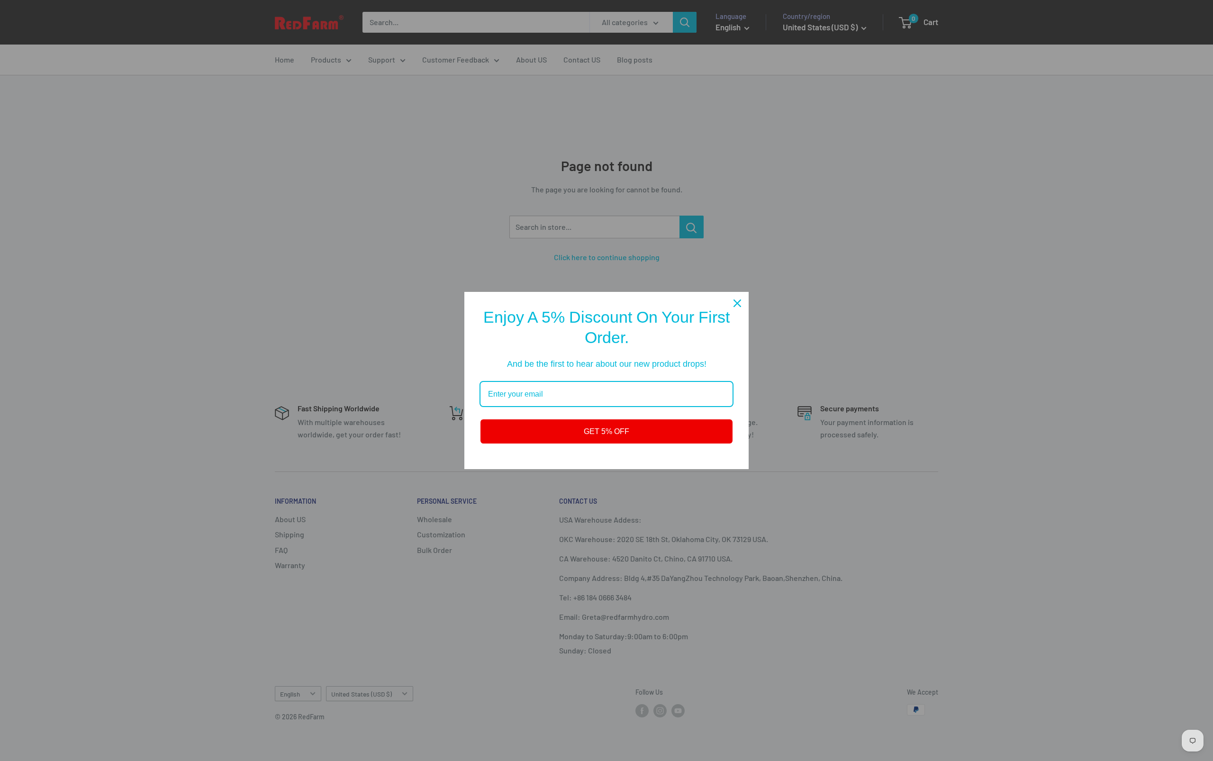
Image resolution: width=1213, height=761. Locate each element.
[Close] (737, 303)
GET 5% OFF (606, 431)
